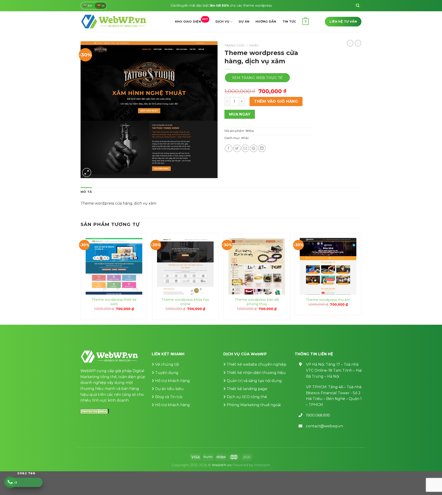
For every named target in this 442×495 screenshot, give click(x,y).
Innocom (262, 465)
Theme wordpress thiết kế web (114, 302)
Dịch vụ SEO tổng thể (247, 397)
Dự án (244, 21)
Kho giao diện (191, 20)
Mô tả (86, 192)
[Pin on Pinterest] (253, 148)
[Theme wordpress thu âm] (328, 266)
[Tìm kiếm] (357, 5)
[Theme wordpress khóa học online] (185, 266)
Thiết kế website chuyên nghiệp (256, 364)
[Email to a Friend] (245, 148)
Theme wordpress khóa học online (185, 302)
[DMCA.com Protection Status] (94, 411)
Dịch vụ (222, 21)
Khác (254, 45)
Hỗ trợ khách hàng (172, 381)
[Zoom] (86, 172)
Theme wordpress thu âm (328, 300)
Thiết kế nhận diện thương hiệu (256, 373)
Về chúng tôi (167, 364)
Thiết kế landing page (247, 389)
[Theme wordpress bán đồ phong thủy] (256, 266)
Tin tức (289, 21)
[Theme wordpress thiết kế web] (114, 266)
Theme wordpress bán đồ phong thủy (257, 302)
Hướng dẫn (266, 21)
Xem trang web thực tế (257, 77)
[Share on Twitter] (237, 148)
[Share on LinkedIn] (262, 148)
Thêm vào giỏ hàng (276, 101)
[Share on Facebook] (229, 148)
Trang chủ (234, 45)
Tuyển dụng (166, 373)
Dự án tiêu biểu (169, 389)
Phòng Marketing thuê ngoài (254, 405)
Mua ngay (239, 114)
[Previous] (80, 278)
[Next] (361, 278)
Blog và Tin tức (169, 397)
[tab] (86, 192)
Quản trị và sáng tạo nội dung (254, 381)
